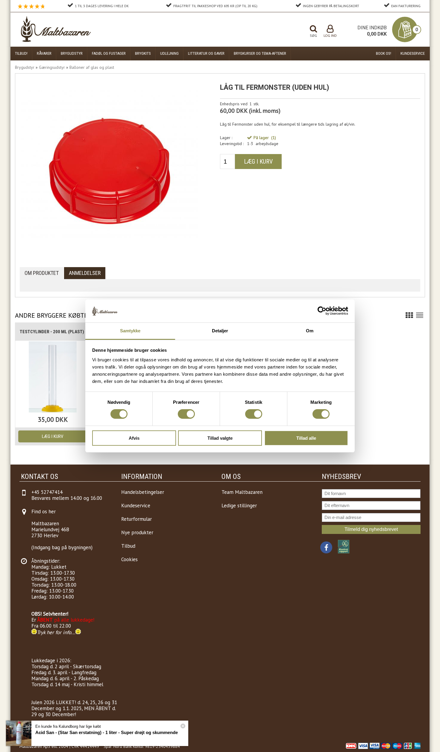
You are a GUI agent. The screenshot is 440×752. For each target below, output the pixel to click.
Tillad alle (306, 438)
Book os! (383, 53)
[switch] (186, 414)
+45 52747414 (47, 492)
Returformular (136, 519)
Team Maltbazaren (242, 492)
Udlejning (169, 53)
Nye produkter (137, 532)
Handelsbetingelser (142, 492)
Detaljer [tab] (220, 330)
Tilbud (128, 546)
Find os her (43, 511)
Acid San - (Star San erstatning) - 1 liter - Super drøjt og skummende (106, 732)
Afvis (134, 438)
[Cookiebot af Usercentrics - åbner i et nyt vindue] (322, 310)
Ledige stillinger (239, 505)
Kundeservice (412, 53)
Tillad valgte (220, 438)
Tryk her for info (54, 632)
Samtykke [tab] (130, 330)
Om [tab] (309, 330)
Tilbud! (21, 53)
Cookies (129, 559)
